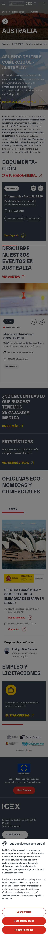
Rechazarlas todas (24, 921)
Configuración (24, 912)
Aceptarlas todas (24, 930)
